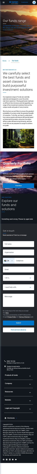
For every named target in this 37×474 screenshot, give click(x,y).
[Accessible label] (12, 261)
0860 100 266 (15, 362)
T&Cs (7, 313)
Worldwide (11, 418)
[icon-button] (30, 278)
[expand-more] (30, 376)
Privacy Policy (12, 317)
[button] (4, 61)
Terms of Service (24, 317)
